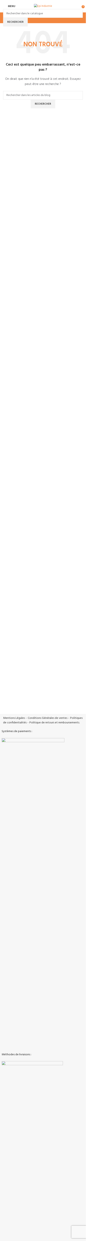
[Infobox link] (43, 652)
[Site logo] (43, 6)
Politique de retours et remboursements (54, 722)
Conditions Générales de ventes (47, 718)
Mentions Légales (14, 718)
